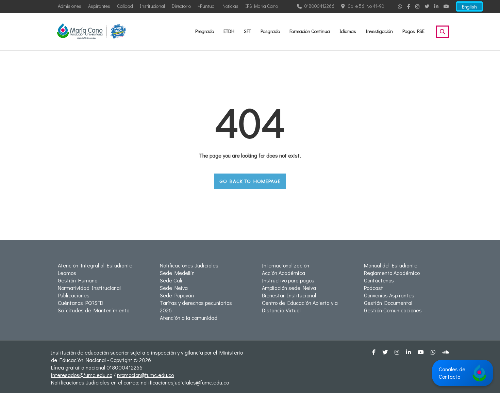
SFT (247, 31)
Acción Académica (283, 272)
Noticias (230, 6)
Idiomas (347, 31)
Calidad (125, 6)
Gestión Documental (388, 302)
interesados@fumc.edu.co (81, 374)
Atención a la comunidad (188, 317)
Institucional (152, 6)
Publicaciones (73, 295)
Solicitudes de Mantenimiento (93, 310)
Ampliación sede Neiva (289, 287)
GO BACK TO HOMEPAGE (250, 181)
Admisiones (69, 6)
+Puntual (207, 6)
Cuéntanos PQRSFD (80, 302)
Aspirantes (99, 6)
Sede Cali (171, 280)
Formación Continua (309, 31)
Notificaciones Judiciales (189, 265)
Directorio (181, 6)
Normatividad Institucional (89, 287)
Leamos (67, 272)
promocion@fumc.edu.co (145, 374)
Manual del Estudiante (390, 265)
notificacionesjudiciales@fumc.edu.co (185, 382)
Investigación (379, 31)
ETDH (228, 31)
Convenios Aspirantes (389, 295)
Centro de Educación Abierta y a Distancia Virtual (300, 306)
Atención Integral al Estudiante (95, 265)
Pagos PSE (413, 31)
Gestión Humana (78, 280)
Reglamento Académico (392, 272)
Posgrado (270, 31)
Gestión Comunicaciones (393, 310)
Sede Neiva (174, 287)
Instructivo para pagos (288, 280)
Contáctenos (379, 280)
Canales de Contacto (452, 372)
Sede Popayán (177, 295)
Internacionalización (285, 265)
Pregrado (204, 31)
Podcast (373, 287)
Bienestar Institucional (289, 295)
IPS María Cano (261, 6)
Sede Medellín (177, 272)
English (469, 6)
